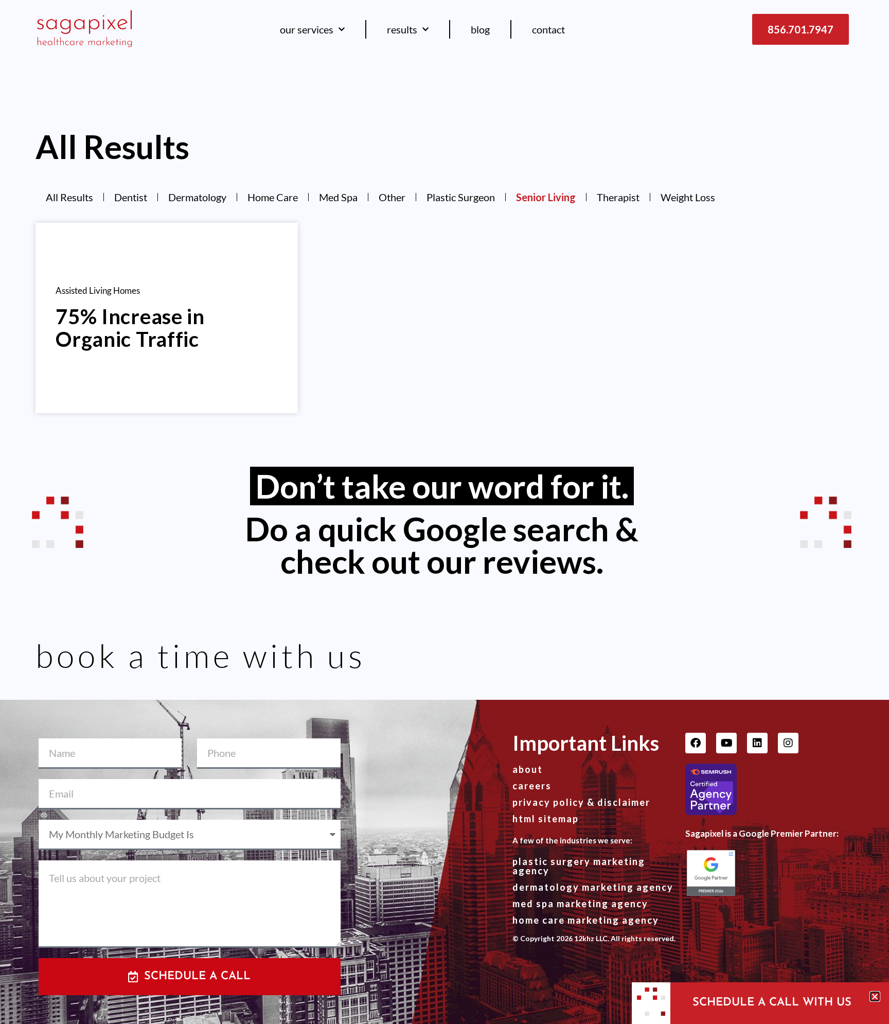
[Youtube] (726, 743)
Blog (480, 29)
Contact (548, 29)
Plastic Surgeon (460, 197)
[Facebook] (695, 743)
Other (392, 197)
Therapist (618, 197)
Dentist (130, 197)
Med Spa (338, 197)
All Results (69, 197)
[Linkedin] (757, 743)
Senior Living (546, 197)
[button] (875, 996)
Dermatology (197, 197)
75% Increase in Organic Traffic (130, 327)
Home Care (272, 197)
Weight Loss (688, 197)
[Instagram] (788, 743)
